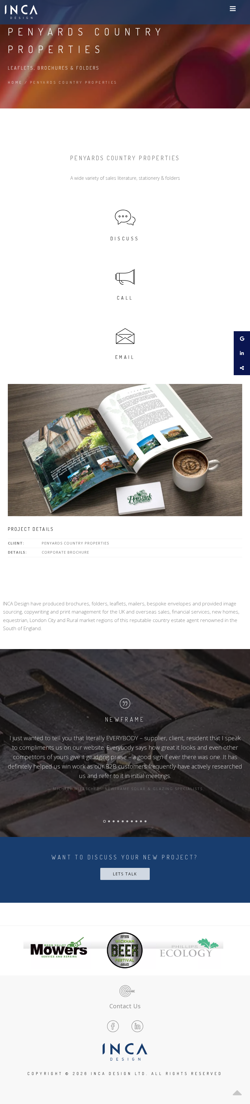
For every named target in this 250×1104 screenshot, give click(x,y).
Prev (33, 950)
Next (216, 950)
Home (15, 82)
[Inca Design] (21, 12)
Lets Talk (125, 874)
